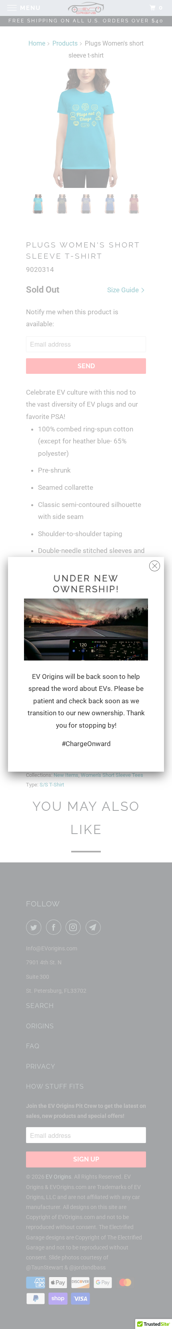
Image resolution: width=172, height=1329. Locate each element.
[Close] (154, 564)
